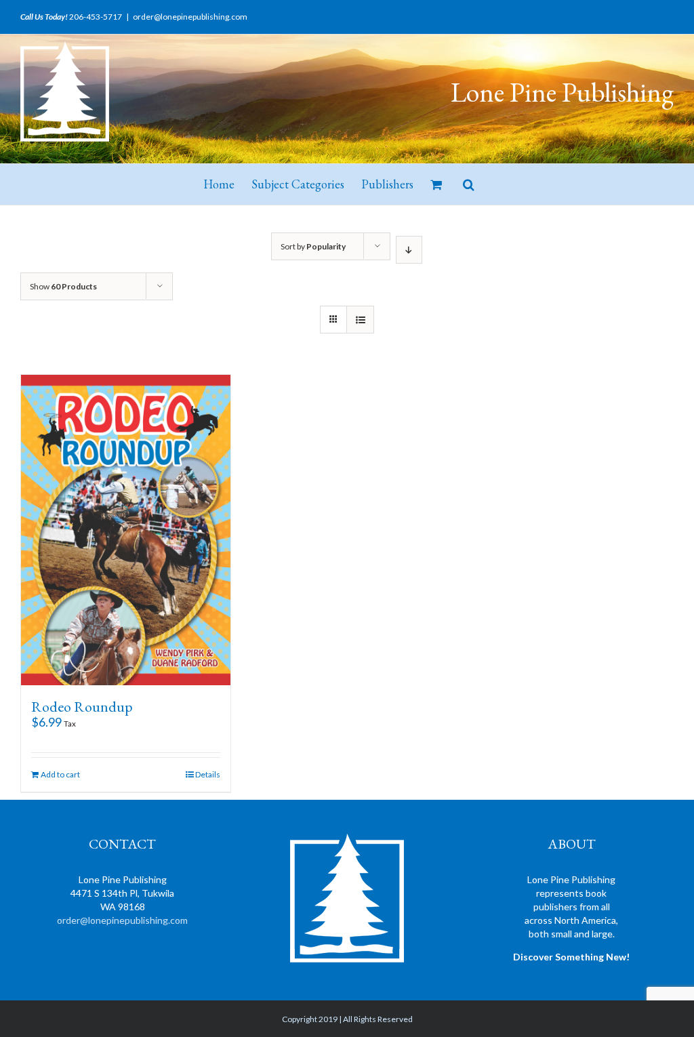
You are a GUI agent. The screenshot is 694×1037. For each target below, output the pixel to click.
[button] (468, 184)
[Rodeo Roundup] (125, 530)
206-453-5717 (95, 17)
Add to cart (60, 774)
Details (207, 774)
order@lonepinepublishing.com (190, 17)
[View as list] (360, 319)
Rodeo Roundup (82, 706)
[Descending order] (409, 250)
